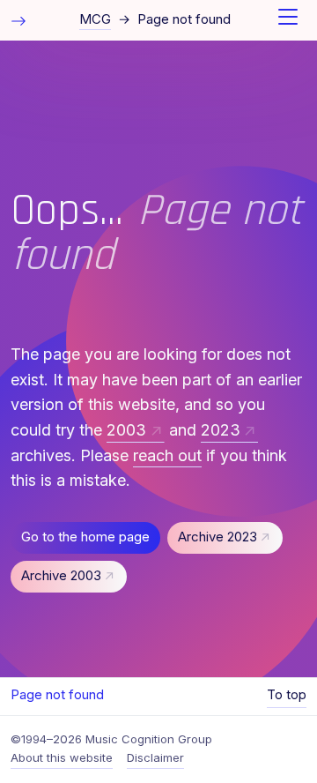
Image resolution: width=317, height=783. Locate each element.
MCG (95, 19)
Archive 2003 (61, 576)
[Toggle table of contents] (18, 19)
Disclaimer (155, 757)
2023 (220, 430)
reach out (167, 455)
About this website (62, 757)
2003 (126, 430)
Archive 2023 (217, 537)
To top (286, 695)
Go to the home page (85, 537)
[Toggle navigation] (287, 20)
